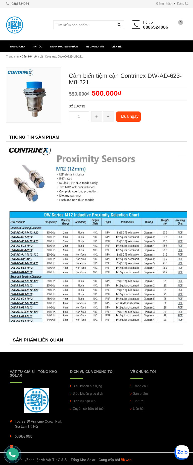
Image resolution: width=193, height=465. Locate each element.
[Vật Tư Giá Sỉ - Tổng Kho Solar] (36, 400)
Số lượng (77, 106)
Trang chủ (140, 386)
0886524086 (155, 27)
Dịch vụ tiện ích (84, 401)
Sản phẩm (140, 393)
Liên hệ (138, 409)
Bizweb (126, 460)
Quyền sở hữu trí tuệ (88, 409)
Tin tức (138, 401)
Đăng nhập (164, 3)
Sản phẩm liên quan (38, 339)
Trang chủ (12, 56)
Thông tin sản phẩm (34, 137)
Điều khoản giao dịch (88, 393)
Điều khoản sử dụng (87, 386)
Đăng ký (182, 3)
